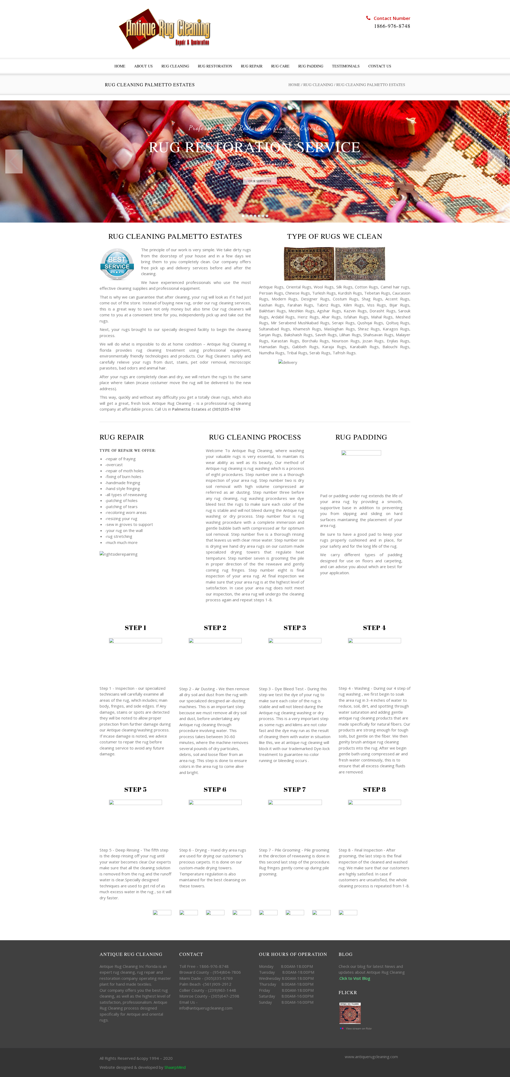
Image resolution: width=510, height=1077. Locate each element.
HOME (119, 66)
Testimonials (346, 66)
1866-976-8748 (392, 25)
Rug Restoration (215, 66)
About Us (143, 66)
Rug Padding (310, 66)
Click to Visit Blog (355, 978)
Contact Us (379, 66)
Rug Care (280, 66)
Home (294, 84)
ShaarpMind (175, 1067)
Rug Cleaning (175, 66)
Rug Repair (251, 66)
